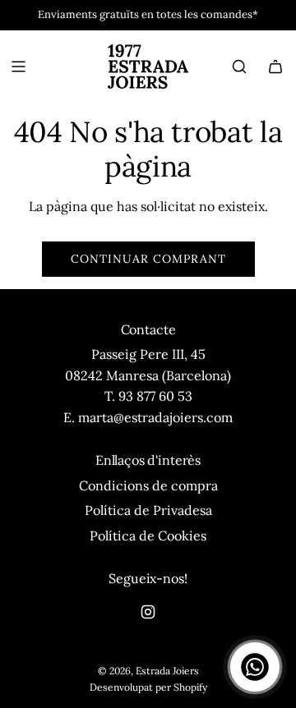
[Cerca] (239, 66)
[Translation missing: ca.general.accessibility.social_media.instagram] (148, 612)
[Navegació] (18, 66)
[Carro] (275, 66)
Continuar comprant (148, 258)
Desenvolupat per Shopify (148, 687)
